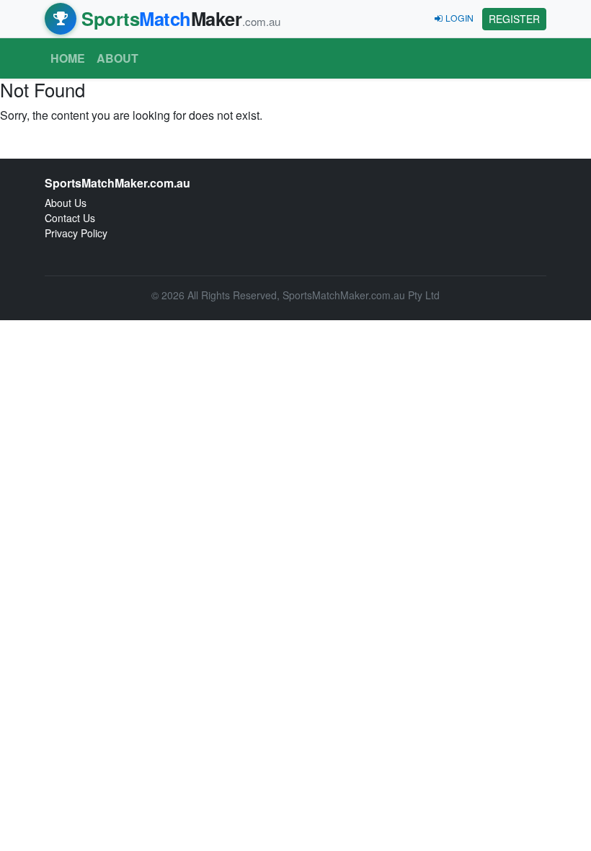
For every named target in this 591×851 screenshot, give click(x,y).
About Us (65, 202)
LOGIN (459, 18)
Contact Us (70, 218)
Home (67, 58)
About (117, 58)
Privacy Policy (76, 233)
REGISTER (514, 19)
